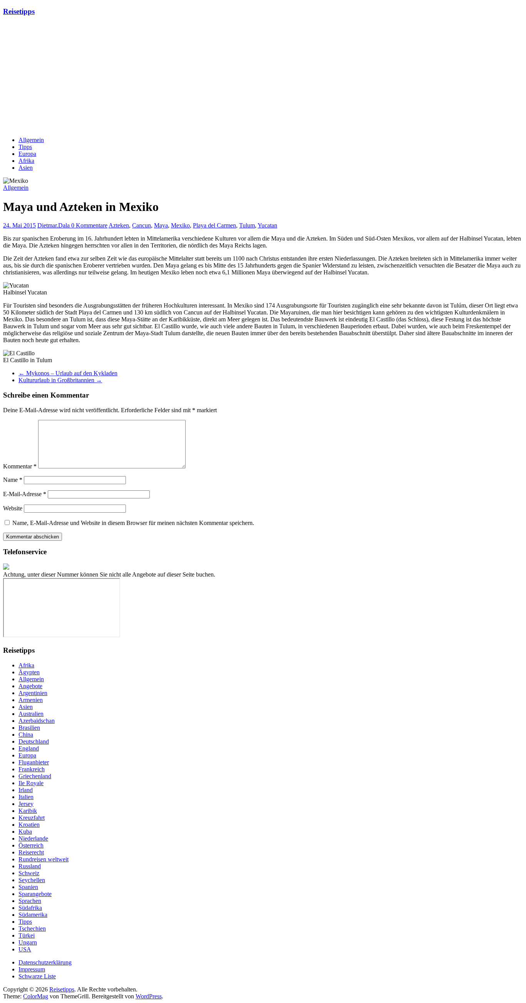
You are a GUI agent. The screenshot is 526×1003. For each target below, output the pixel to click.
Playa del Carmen (214, 225)
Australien (31, 713)
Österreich (31, 845)
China (25, 734)
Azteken (119, 225)
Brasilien (29, 727)
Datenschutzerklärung (45, 962)
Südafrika (30, 907)
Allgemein (31, 140)
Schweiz (28, 873)
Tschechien (32, 928)
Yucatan (267, 225)
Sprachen (29, 901)
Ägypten (29, 672)
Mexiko (180, 225)
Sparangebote (35, 894)
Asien (25, 167)
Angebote (30, 686)
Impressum (31, 969)
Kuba (25, 831)
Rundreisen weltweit (43, 859)
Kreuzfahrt (31, 817)
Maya (161, 225)
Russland (29, 866)
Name (12, 479)
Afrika (26, 160)
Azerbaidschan (36, 720)
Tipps (25, 147)
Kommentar (20, 466)
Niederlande (33, 838)
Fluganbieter (33, 762)
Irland (25, 790)
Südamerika (32, 914)
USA (24, 949)
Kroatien (29, 824)
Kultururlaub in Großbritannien (60, 380)
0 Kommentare (89, 225)
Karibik (27, 810)
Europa (27, 153)
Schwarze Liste (37, 976)
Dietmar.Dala (54, 225)
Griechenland (34, 776)
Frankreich (31, 769)
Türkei (26, 935)
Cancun (141, 225)
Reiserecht (31, 852)
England (28, 748)
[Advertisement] (234, 76)
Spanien (28, 887)
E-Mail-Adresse (24, 494)
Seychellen (31, 880)
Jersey (26, 804)
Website (12, 508)
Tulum (247, 225)
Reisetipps (19, 11)
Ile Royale (31, 783)
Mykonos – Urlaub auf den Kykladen (67, 373)
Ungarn (27, 942)
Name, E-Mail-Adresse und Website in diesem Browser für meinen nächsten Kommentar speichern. (133, 523)
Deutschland (33, 741)
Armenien (30, 700)
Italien (26, 797)
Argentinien (32, 693)
